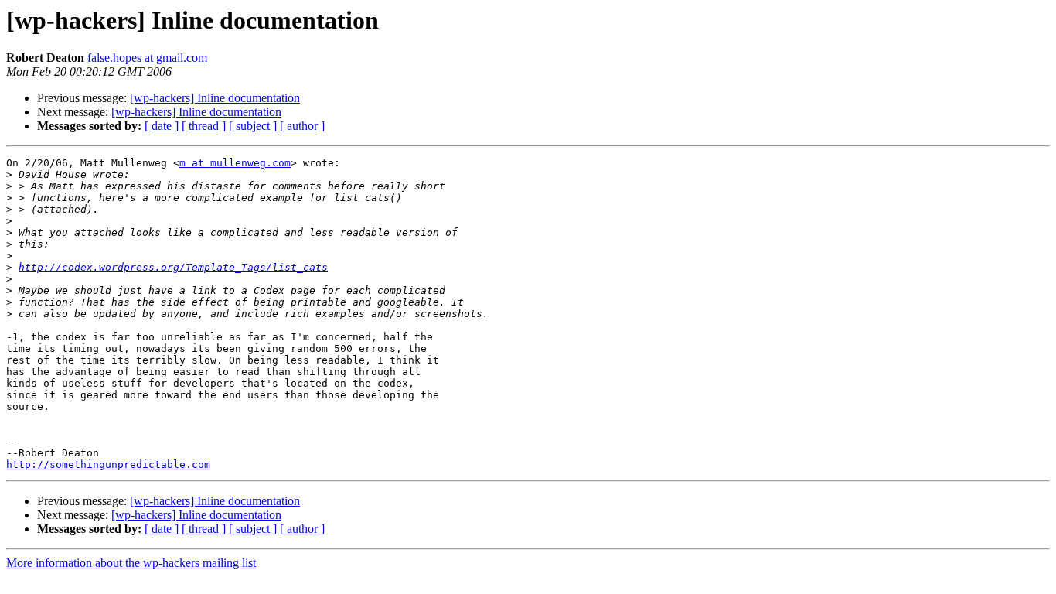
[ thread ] (204, 125)
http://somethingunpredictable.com (108, 464)
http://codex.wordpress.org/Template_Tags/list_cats (173, 267)
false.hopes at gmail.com (147, 57)
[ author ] (302, 125)
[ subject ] (253, 125)
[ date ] (162, 125)
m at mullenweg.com (235, 163)
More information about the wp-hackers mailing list (131, 562)
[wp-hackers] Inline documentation (215, 97)
